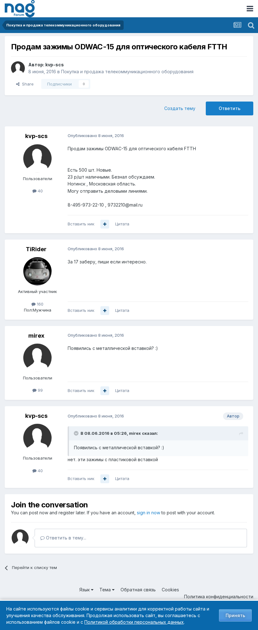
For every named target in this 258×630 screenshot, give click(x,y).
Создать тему (179, 108)
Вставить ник (81, 223)
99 (39, 390)
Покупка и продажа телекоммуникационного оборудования (127, 71)
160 (39, 304)
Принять (235, 615)
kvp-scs (54, 64)
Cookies (170, 589)
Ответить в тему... (65, 537)
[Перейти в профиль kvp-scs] (18, 68)
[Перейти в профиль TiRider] (37, 271)
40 (39, 190)
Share (27, 83)
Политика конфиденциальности (218, 596)
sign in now (148, 512)
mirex (36, 335)
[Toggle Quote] (77, 433)
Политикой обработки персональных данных (134, 622)
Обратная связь (138, 589)
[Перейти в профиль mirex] (37, 358)
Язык (85, 589)
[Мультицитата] (104, 224)
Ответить (229, 108)
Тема (105, 589)
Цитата (122, 223)
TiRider (36, 249)
